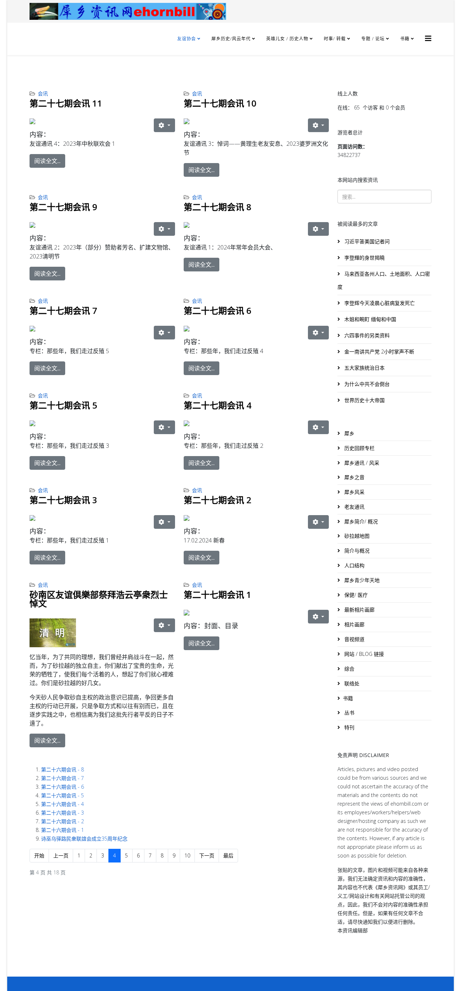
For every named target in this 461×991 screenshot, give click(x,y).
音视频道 (353, 639)
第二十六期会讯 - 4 (62, 804)
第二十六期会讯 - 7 (62, 778)
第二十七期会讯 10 (220, 103)
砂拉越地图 (356, 535)
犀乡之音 (353, 477)
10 (187, 855)
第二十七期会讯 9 (63, 207)
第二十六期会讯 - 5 (62, 795)
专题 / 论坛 (373, 39)
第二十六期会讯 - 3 (62, 812)
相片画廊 (353, 624)
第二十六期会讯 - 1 (62, 829)
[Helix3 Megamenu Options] (428, 38)
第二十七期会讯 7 (63, 310)
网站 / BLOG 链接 (363, 653)
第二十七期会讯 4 (217, 405)
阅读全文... (47, 161)
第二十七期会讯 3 (63, 500)
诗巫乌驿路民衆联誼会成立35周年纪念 (84, 838)
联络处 (351, 683)
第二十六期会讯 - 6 (62, 786)
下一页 (206, 855)
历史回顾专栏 (359, 448)
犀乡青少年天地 (361, 580)
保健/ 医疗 (355, 594)
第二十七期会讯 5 (63, 405)
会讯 (43, 93)
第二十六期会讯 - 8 (62, 769)
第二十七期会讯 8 (217, 207)
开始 (39, 855)
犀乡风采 (353, 491)
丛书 (348, 712)
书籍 (404, 39)
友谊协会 (186, 39)
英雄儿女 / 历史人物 (288, 39)
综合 (348, 668)
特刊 (348, 727)
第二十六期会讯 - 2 (62, 821)
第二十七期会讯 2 (217, 500)
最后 (228, 855)
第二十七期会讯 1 (217, 594)
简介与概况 (356, 550)
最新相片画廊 (359, 609)
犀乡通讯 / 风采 (361, 462)
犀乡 (348, 433)
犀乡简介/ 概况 (360, 521)
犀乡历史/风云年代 (231, 39)
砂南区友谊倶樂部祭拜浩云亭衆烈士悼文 (99, 599)
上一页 (60, 855)
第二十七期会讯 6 (217, 310)
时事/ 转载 (335, 39)
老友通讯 (353, 506)
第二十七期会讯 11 (66, 103)
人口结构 (353, 565)
